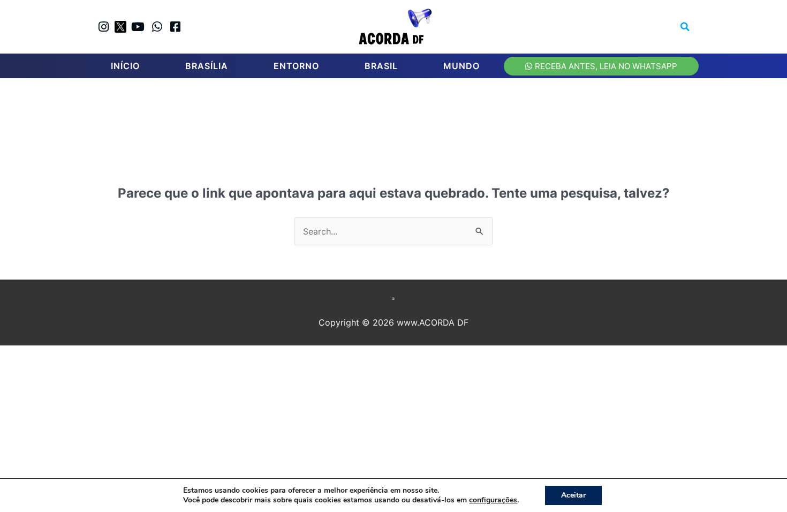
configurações (493, 500)
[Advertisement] (399, 118)
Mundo (461, 66)
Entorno (296, 66)
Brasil (381, 66)
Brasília (206, 66)
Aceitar (573, 495)
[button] (685, 27)
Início (125, 66)
